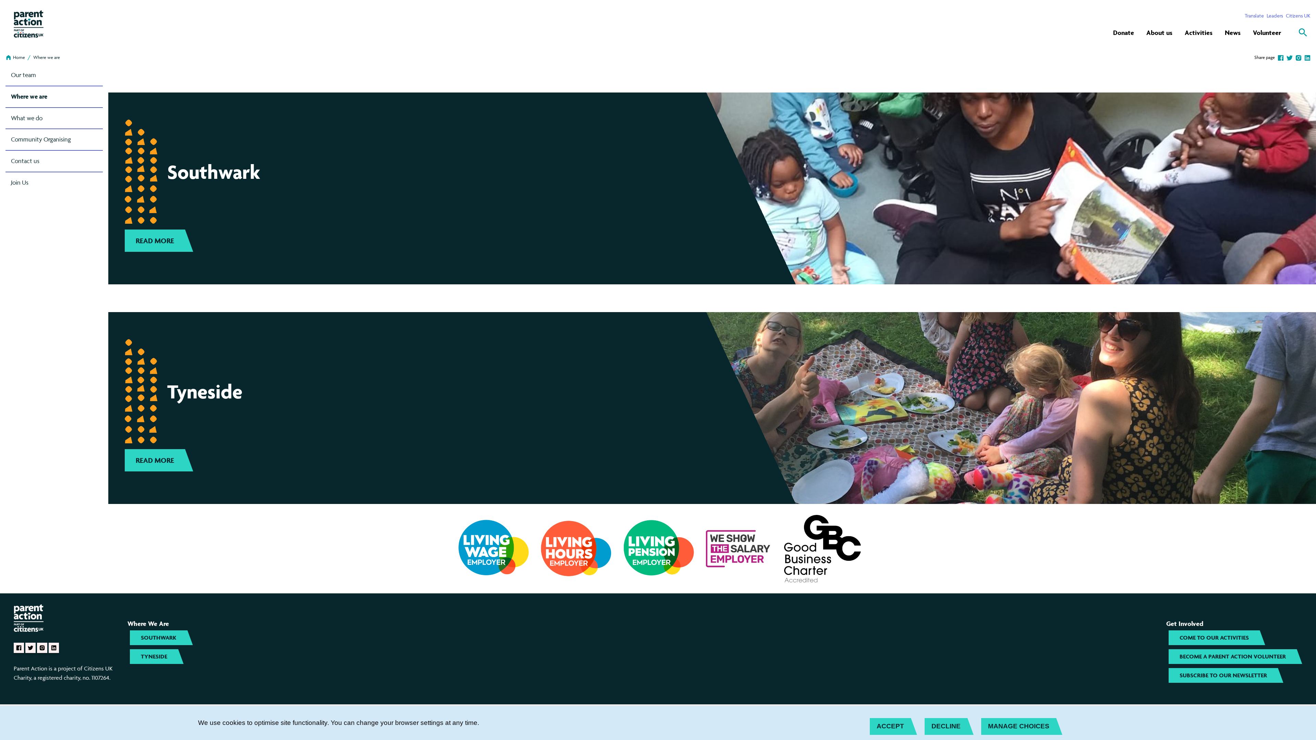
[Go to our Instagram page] (42, 648)
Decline (946, 726)
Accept (890, 726)
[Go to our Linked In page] (54, 648)
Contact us (25, 160)
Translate (1254, 15)
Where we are (46, 57)
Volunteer (1267, 32)
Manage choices (1018, 726)
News (1233, 32)
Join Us (19, 182)
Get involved (1184, 623)
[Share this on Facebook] (1281, 57)
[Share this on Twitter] (1290, 57)
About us (1159, 32)
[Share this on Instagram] (1298, 57)
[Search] (1303, 32)
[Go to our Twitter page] (30, 648)
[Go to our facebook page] (19, 648)
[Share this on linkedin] (1307, 57)
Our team (23, 74)
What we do (26, 118)
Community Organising (41, 139)
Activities (1199, 32)
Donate (1123, 32)
